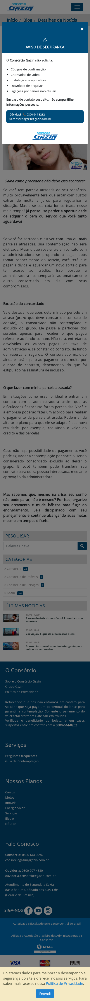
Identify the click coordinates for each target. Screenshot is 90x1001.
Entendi (45, 993)
